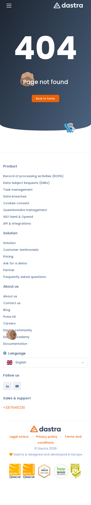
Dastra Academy (16, 337)
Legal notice (19, 437)
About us (10, 296)
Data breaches (14, 196)
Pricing (8, 256)
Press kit (9, 317)
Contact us (12, 303)
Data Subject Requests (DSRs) (26, 183)
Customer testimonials (21, 250)
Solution (9, 243)
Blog (6, 310)
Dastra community (17, 330)
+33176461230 (14, 407)
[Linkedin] (7, 386)
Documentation (15, 344)
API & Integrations (17, 223)
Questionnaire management (25, 210)
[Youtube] (17, 386)
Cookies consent (16, 203)
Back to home (45, 98)
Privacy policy (46, 437)
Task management (18, 190)
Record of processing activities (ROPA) (33, 176)
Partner (9, 270)
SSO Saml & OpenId (18, 217)
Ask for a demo (15, 263)
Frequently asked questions (24, 277)
